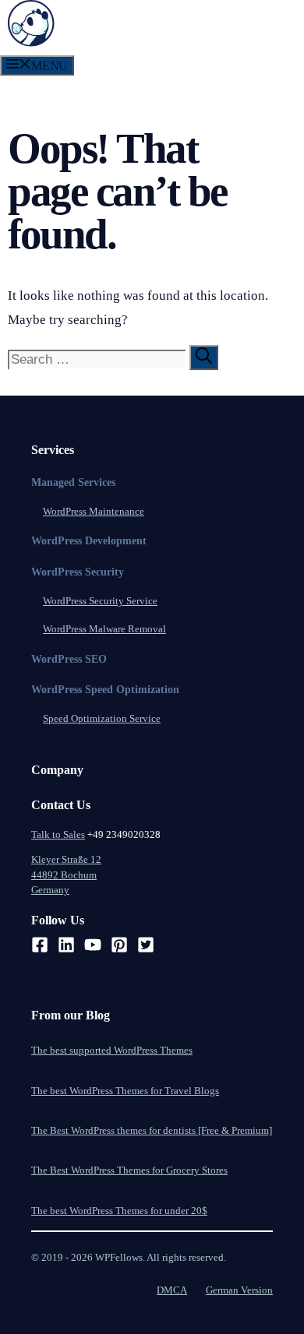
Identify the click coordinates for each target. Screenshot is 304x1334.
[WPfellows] (31, 42)
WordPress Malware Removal (104, 629)
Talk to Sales (58, 834)
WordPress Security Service (100, 601)
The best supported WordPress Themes (112, 1050)
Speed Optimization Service (102, 718)
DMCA (172, 1290)
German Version (239, 1290)
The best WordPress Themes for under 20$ (119, 1210)
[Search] (203, 357)
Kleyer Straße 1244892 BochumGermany (66, 875)
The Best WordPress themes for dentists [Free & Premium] (151, 1130)
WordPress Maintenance (93, 511)
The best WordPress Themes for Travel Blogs (125, 1090)
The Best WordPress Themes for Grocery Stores (129, 1170)
